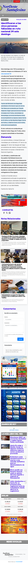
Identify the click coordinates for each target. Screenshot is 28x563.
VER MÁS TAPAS (14, 430)
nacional (3, 145)
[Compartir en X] (7, 213)
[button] (12, 1)
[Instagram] (23, 1)
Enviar (20, 339)
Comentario (6, 322)
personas (11, 93)
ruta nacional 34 (6, 73)
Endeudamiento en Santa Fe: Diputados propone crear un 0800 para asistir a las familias (13, 296)
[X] (26, 1)
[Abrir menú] (3, 15)
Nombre (6, 317)
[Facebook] (21, 1)
